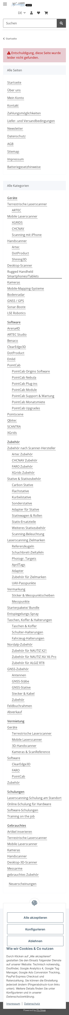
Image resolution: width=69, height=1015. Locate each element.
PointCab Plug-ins (24, 383)
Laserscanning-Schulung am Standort (34, 798)
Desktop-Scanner (19, 265)
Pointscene (15, 414)
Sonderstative (22, 503)
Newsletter (15, 128)
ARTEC (16, 210)
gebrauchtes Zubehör (23, 874)
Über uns (14, 90)
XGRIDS (17, 222)
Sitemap (13, 151)
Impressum (13, 1003)
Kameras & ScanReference (31, 752)
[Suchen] (61, 23)
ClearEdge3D (16, 347)
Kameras (13, 282)
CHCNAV (18, 229)
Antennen (19, 675)
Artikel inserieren (19, 832)
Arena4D (13, 328)
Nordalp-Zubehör (20, 644)
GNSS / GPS (15, 301)
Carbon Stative (22, 485)
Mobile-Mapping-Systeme (25, 288)
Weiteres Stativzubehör (29, 528)
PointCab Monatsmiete (28, 402)
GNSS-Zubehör (18, 669)
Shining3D (19, 259)
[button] (31, 13)
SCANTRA (14, 426)
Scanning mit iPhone (27, 235)
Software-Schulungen (22, 810)
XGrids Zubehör (23, 472)
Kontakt (13, 105)
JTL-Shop (41, 1010)
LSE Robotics (16, 313)
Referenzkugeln (23, 546)
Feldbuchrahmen (19, 706)
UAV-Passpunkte (24, 583)
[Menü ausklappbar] (5, 2)
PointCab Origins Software (31, 371)
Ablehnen (35, 941)
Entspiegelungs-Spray (23, 614)
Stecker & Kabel (23, 693)
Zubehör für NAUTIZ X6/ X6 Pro (34, 657)
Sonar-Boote (16, 307)
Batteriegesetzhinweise (24, 167)
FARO (16, 770)
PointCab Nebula (24, 377)
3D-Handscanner (24, 746)
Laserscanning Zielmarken (26, 540)
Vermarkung (16, 589)
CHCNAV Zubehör (24, 460)
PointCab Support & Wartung (33, 396)
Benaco (12, 341)
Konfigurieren (35, 929)
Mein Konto (15, 98)
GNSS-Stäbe (20, 681)
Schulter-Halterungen (27, 632)
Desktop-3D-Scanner (22, 862)
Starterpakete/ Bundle (23, 608)
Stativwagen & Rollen (27, 515)
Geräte (12, 727)
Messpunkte (21, 601)
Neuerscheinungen (22, 884)
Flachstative (20, 491)
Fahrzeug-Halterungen (28, 638)
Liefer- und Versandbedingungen (31, 121)
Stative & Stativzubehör (24, 479)
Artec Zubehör (22, 454)
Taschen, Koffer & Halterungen (29, 620)
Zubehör (18, 700)
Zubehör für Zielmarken (29, 577)
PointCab (14, 365)
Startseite (14, 82)
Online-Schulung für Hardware (29, 804)
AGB (10, 144)
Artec (16, 247)
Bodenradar (16, 294)
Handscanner (17, 241)
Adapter (18, 571)
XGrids (12, 433)
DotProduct (20, 253)
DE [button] (20, 13)
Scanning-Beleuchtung (28, 534)
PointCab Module (24, 390)
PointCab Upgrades (26, 408)
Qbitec (12, 420)
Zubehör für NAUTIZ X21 (29, 650)
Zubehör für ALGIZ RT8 (28, 663)
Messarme (14, 868)
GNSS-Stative (21, 687)
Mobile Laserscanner (22, 216)
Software (13, 758)
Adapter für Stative (25, 509)
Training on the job (21, 816)
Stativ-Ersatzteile (24, 522)
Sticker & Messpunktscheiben (33, 595)
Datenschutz (32, 1003)
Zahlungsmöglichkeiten (24, 113)
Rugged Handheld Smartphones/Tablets (23, 273)
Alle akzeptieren (35, 917)
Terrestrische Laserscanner (27, 204)
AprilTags (18, 565)
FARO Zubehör (22, 466)
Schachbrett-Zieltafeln (28, 552)
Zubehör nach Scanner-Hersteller (31, 448)
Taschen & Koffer (24, 626)
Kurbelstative (21, 497)
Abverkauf (14, 712)
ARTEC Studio (17, 334)
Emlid (11, 359)
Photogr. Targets (24, 558)
